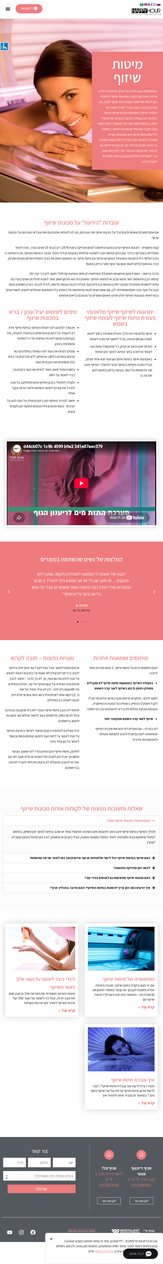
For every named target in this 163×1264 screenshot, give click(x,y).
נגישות (72, 1230)
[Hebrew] (154, 4)
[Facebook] (33, 1232)
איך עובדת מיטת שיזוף (133, 1079)
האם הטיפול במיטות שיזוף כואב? (128, 820)
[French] (150, 4)
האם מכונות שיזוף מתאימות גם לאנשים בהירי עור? (117, 878)
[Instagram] (21, 1232)
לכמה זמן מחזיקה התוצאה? (131, 868)
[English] (146, 4)
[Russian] (158, 4)
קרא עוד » (146, 1007)
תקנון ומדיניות (86, 1230)
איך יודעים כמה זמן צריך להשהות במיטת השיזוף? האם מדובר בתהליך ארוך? (100, 887)
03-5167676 (109, 1185)
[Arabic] (141, 4)
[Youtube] (9, 1232)
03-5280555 (141, 1185)
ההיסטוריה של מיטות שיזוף (129, 978)
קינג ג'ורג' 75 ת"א (141, 1179)
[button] (7, 8)
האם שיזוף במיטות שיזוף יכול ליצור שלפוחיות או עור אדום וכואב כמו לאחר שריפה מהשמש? (90, 858)
